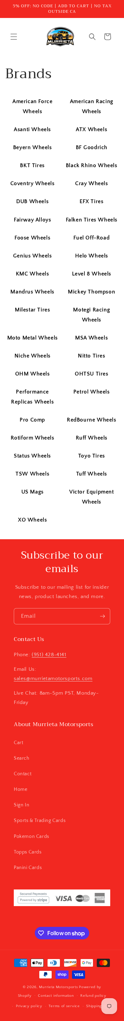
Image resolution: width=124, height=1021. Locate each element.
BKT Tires (32, 165)
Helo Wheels (91, 256)
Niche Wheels (32, 356)
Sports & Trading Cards (39, 820)
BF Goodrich (92, 147)
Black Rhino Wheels (91, 165)
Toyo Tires (91, 456)
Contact (22, 774)
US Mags (32, 492)
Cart (18, 743)
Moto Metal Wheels (32, 338)
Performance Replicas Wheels (32, 397)
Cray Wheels (91, 183)
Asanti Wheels (32, 129)
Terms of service (64, 1006)
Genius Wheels (32, 256)
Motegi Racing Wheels (91, 315)
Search (22, 758)
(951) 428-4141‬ (49, 655)
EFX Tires (91, 201)
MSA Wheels (91, 338)
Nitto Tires (91, 356)
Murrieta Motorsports (58, 987)
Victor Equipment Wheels (91, 497)
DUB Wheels (32, 201)
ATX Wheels (91, 129)
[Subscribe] (102, 616)
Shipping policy (100, 1006)
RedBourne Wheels (91, 420)
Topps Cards (28, 852)
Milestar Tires (32, 310)
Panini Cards (28, 867)
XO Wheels (32, 520)
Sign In (21, 805)
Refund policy (93, 996)
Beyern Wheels (32, 147)
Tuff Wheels (91, 474)
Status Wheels (32, 456)
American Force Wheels (32, 106)
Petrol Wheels (91, 392)
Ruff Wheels (92, 438)
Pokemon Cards (31, 836)
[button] (13, 36)
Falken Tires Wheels (91, 220)
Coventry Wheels (32, 183)
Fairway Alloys (32, 220)
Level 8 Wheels (91, 274)
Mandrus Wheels (32, 292)
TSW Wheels (32, 474)
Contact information (56, 996)
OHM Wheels (32, 374)
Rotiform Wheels (32, 438)
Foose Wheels (32, 238)
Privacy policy (29, 1006)
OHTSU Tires (91, 374)
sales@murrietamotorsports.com (53, 678)
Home (20, 789)
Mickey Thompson (91, 292)
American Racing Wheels (91, 106)
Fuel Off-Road (91, 238)
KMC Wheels (32, 274)
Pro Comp (32, 420)
